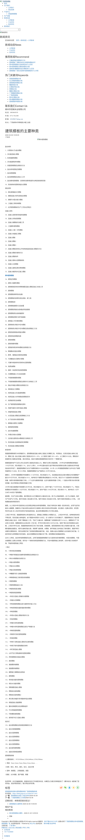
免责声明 (53, 823)
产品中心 (7, 12)
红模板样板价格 (14, 87)
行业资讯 (11, 22)
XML (28, 828)
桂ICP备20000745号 (51, 821)
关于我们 (7, 5)
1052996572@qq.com (16, 119)
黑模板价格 (13, 89)
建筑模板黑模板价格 (15, 83)
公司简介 (11, 7)
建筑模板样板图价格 (15, 101)
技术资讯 (11, 24)
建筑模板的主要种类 (15, 804)
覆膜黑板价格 (13, 85)
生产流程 (7, 16)
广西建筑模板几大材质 (18, 797)
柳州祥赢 (47, 823)
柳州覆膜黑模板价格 (15, 99)
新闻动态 (7, 18)
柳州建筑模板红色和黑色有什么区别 (21, 64)
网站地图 (18, 828)
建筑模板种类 (9, 791)
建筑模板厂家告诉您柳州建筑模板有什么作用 (23, 71)
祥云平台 (33, 823)
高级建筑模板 (12, 14)
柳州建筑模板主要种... (16, 813)
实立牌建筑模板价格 (15, 81)
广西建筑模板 (13, 95)
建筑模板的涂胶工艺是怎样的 (20, 795)
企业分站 (11, 828)
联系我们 (7, 26)
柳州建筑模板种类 (20, 791)
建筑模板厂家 (6, 823)
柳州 (14, 825)
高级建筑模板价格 (15, 78)
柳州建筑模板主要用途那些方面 (19, 66)
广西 (10, 825)
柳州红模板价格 (14, 97)
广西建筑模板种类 (31, 791)
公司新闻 (11, 20)
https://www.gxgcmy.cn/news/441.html (24, 793)
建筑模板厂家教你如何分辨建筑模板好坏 (22, 62)
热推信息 (4, 828)
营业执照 (11, 10)
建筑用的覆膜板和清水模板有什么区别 (21, 68)
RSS (24, 828)
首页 (5, 3)
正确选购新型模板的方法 (17, 60)
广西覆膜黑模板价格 (15, 93)
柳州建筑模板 (78, 821)
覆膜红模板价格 (14, 91)
